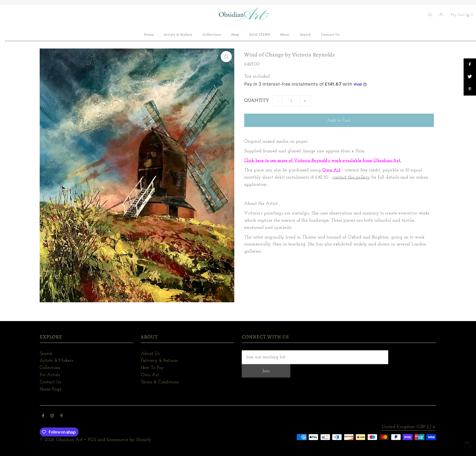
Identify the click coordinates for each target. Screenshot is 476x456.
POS (92, 440)
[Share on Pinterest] (470, 89)
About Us (150, 354)
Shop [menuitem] (235, 34)
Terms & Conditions (160, 382)
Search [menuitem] (305, 34)
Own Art (331, 170)
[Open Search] (430, 14)
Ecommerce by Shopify (129, 440)
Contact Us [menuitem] (330, 34)
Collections (50, 368)
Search (46, 354)
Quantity (256, 101)
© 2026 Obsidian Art (61, 440)
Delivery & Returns (159, 360)
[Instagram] (52, 416)
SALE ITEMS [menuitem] (259, 34)
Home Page (50, 389)
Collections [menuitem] (212, 34)
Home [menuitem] (149, 34)
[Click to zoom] (226, 56)
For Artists (50, 375)
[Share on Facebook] (470, 64)
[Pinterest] (61, 416)
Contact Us (50, 382)
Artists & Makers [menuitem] (178, 34)
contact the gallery (351, 177)
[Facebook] (43, 416)
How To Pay (152, 368)
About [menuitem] (285, 34)
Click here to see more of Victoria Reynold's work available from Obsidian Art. (322, 160)
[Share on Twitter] (470, 77)
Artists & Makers (56, 360)
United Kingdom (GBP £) (406, 427)
